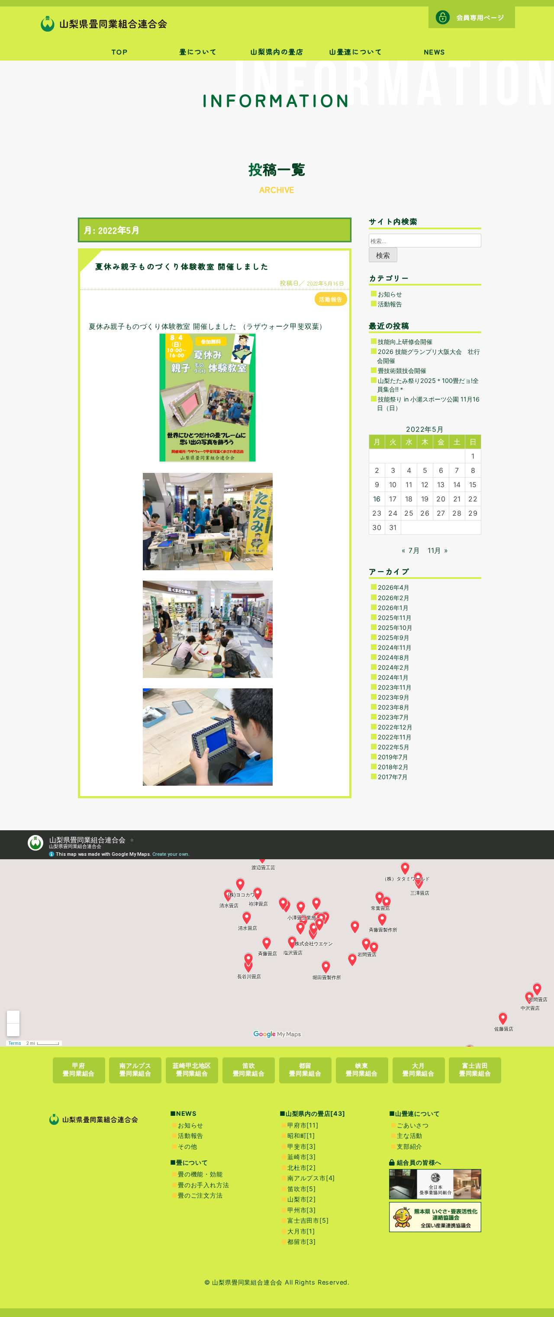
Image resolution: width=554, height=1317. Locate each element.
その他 (187, 1146)
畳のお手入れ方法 (203, 1185)
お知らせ (390, 294)
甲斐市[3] (301, 1146)
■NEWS (183, 1113)
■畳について (189, 1162)
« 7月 (411, 550)
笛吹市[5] (301, 1188)
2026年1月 (393, 607)
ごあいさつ (413, 1125)
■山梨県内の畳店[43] (312, 1113)
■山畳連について (414, 1113)
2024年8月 (393, 657)
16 (377, 499)
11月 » (438, 550)
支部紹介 (409, 1146)
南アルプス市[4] (311, 1178)
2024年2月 (393, 667)
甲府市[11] (303, 1125)
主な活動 (409, 1135)
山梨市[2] (301, 1199)
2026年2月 (393, 597)
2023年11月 (395, 687)
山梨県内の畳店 (276, 51)
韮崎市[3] (301, 1156)
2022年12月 (395, 727)
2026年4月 (393, 587)
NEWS (434, 51)
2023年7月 (393, 717)
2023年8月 (393, 707)
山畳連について (355, 51)
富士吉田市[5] (308, 1220)
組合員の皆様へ (418, 1162)
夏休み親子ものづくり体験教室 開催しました (182, 266)
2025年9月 (393, 637)
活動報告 (331, 299)
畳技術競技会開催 (402, 370)
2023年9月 (393, 697)
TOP (119, 51)
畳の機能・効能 (200, 1174)
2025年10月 (395, 627)
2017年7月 (393, 777)
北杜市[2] (301, 1167)
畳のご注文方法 (200, 1195)
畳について (198, 51)
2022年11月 (395, 737)
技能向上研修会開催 (405, 341)
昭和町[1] (301, 1135)
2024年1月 (393, 677)
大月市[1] (301, 1231)
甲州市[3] (301, 1210)
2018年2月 (393, 767)
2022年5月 (393, 747)
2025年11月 (395, 617)
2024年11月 (395, 647)
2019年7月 (393, 757)
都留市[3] (301, 1241)
